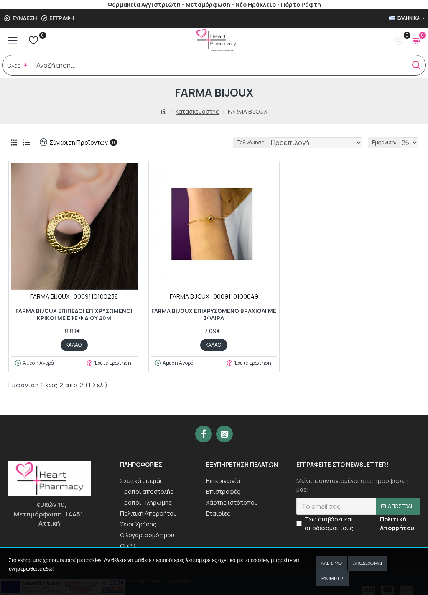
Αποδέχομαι (367, 563)
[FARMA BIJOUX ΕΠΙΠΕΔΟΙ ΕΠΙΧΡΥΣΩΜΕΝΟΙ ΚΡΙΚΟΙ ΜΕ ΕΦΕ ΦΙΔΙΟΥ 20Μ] (74, 226)
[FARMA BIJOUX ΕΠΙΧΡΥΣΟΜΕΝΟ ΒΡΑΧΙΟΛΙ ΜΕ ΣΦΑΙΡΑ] (214, 226)
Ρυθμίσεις (332, 578)
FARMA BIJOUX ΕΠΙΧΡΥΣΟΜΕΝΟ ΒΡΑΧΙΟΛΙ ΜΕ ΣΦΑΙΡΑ (213, 314)
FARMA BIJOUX (49, 296)
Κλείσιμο (331, 563)
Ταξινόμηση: (251, 142)
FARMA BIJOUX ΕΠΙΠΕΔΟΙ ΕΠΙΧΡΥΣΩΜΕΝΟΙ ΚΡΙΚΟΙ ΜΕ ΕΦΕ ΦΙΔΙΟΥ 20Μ (73, 314)
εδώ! (49, 569)
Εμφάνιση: (384, 142)
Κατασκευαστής (197, 111)
